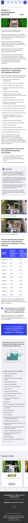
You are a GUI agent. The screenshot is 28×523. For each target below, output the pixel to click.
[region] (14, 273)
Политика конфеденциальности (14, 513)
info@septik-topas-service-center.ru (14, 502)
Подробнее (12, 484)
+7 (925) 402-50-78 (14, 497)
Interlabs (19, 520)
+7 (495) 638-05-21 (8, 495)
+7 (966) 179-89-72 (19, 495)
